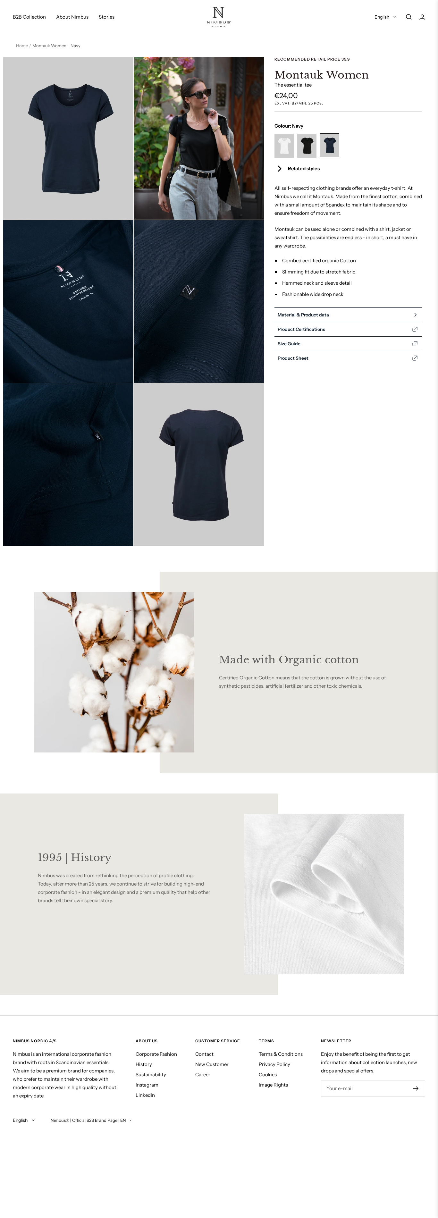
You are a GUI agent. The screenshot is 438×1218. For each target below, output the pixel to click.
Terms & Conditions (281, 1054)
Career (202, 1074)
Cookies (268, 1074)
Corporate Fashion (156, 1054)
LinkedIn (145, 1095)
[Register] (416, 1088)
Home (22, 45)
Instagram (147, 1085)
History (144, 1064)
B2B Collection (29, 17)
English (382, 17)
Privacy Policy (274, 1064)
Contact (204, 1054)
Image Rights (273, 1085)
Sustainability (151, 1074)
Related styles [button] (304, 168)
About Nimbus (72, 17)
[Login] (422, 17)
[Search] (409, 17)
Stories (106, 17)
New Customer (212, 1064)
